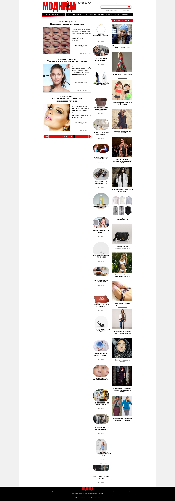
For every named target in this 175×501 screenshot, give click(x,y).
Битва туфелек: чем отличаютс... (101, 84)
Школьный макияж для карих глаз (67, 23)
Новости (125, 14)
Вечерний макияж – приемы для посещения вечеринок (66, 99)
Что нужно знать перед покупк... (103, 330)
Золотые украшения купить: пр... (101, 35)
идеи (81, 46)
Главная (44, 20)
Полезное (101, 41)
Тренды (47, 14)
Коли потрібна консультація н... (101, 354)
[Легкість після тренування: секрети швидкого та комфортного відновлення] (101, 55)
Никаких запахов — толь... (101, 207)
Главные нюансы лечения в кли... (101, 157)
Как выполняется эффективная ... (101, 428)
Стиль (86, 14)
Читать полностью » (84, 53)
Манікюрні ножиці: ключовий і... (101, 256)
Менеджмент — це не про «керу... (101, 403)
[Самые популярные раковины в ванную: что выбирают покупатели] (101, 129)
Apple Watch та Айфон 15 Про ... (101, 182)
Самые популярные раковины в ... (101, 133)
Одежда (55, 14)
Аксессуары (77, 14)
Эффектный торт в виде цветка (101, 305)
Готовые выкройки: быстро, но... (104, 453)
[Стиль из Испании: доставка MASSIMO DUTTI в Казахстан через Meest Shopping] (101, 470)
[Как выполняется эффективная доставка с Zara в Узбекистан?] (101, 423)
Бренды (116, 14)
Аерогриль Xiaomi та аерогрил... (101, 280)
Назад (46, 136)
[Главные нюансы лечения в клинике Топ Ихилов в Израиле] (101, 152)
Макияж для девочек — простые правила (67, 61)
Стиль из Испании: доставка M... (101, 477)
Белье (69, 14)
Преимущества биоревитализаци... (101, 379)
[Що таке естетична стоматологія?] (101, 227)
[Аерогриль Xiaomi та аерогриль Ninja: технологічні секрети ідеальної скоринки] (101, 275)
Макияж (93, 14)
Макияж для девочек (67, 22)
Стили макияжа (67, 96)
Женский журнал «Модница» (84, 497)
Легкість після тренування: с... (101, 59)
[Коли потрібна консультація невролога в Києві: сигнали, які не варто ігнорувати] (101, 351)
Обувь (62, 14)
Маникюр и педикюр (105, 14)
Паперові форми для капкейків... (101, 108)
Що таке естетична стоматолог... (101, 231)
